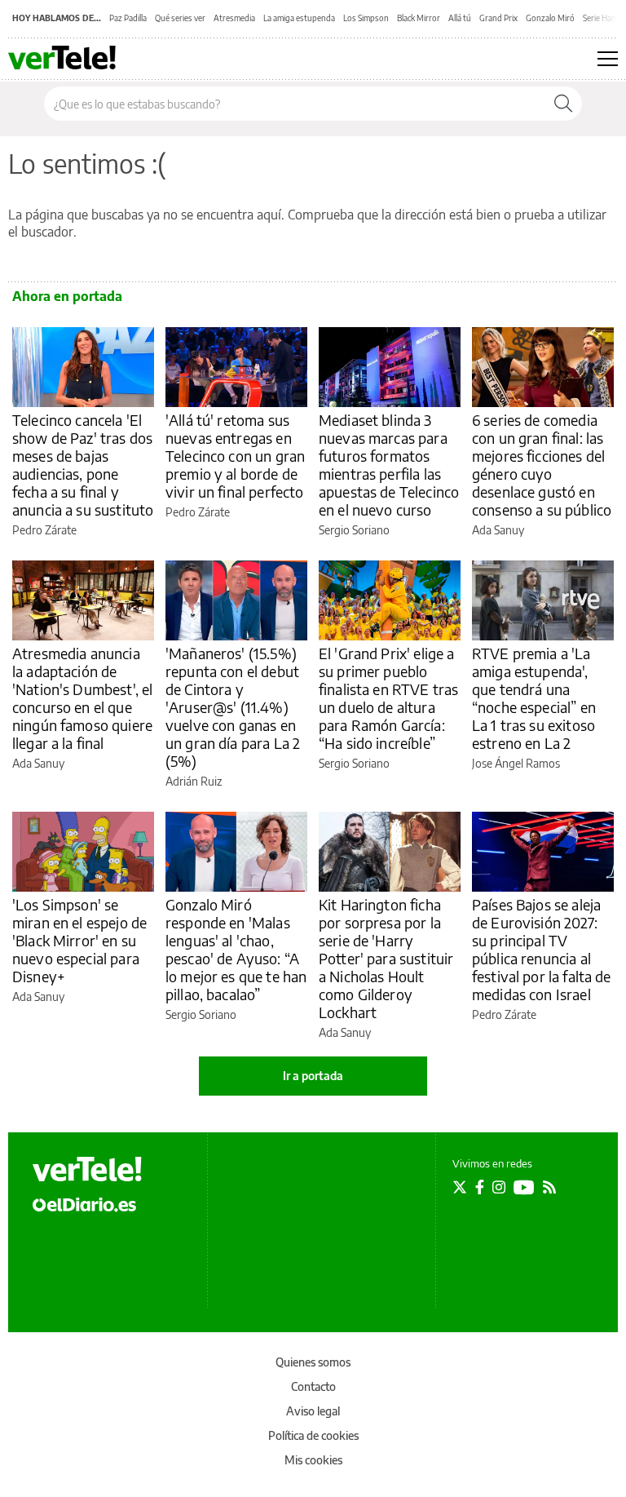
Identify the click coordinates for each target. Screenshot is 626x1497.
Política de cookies (313, 1435)
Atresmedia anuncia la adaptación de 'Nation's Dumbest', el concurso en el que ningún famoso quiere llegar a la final (82, 698)
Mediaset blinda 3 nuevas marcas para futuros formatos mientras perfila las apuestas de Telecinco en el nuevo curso (389, 464)
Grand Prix (498, 18)
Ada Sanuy (498, 530)
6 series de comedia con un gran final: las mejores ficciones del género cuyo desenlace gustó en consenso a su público (541, 464)
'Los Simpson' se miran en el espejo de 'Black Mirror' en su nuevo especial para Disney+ (79, 940)
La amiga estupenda (299, 18)
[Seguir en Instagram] (498, 1187)
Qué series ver (180, 18)
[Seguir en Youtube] (524, 1187)
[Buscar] (563, 103)
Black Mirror (418, 18)
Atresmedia (234, 18)
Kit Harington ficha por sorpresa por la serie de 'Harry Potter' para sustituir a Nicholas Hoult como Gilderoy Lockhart (386, 958)
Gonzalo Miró (550, 18)
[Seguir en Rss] (549, 1187)
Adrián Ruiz (193, 781)
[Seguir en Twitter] (459, 1187)
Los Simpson (366, 18)
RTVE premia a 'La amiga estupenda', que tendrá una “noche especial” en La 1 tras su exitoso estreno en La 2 (534, 698)
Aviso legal (313, 1411)
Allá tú (459, 18)
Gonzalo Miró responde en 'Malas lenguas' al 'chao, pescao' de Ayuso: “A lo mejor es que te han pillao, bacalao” (235, 949)
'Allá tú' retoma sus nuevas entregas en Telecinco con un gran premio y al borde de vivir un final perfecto (235, 455)
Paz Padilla (128, 18)
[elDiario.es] (84, 1203)
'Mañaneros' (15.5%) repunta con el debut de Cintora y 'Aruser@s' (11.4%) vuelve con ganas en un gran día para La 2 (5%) (232, 707)
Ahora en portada (67, 296)
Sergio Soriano (354, 530)
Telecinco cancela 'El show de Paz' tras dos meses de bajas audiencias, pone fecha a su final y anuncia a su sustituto (82, 464)
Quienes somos (313, 1362)
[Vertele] (87, 1169)
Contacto (313, 1386)
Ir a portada (313, 1076)
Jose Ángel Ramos (516, 763)
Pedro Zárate (44, 530)
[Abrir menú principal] (607, 58)
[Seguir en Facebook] (479, 1187)
